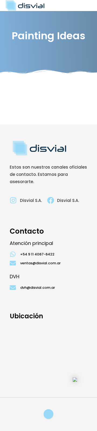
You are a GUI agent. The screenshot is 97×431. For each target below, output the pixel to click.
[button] (89, 5)
